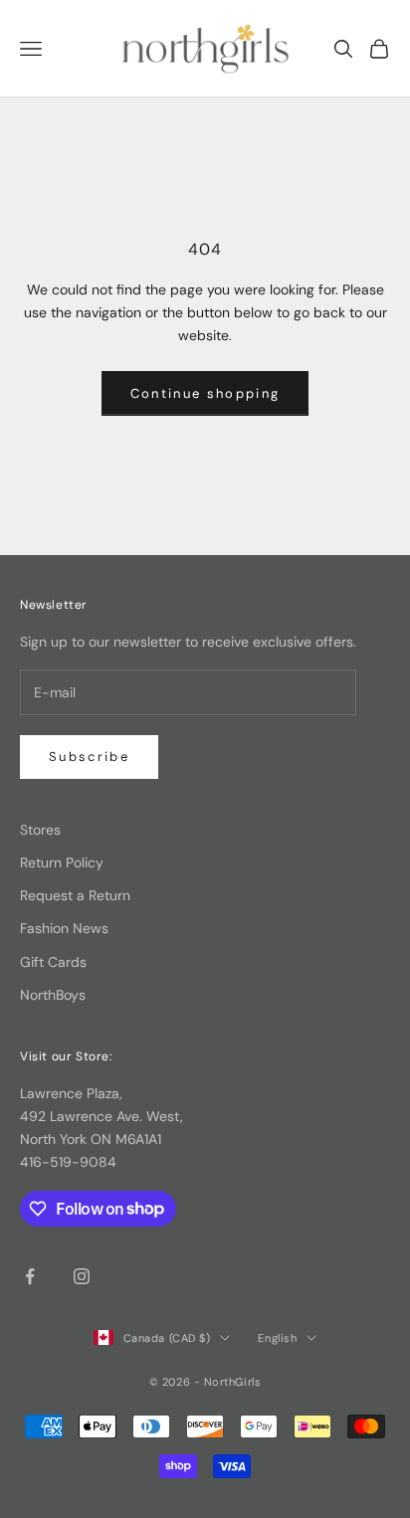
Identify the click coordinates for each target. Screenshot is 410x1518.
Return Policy (61, 862)
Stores (40, 830)
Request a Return (75, 895)
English (277, 1338)
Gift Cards (53, 962)
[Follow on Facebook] (30, 1276)
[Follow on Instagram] (82, 1276)
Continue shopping (205, 393)
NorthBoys (53, 995)
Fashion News (64, 928)
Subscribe (89, 756)
